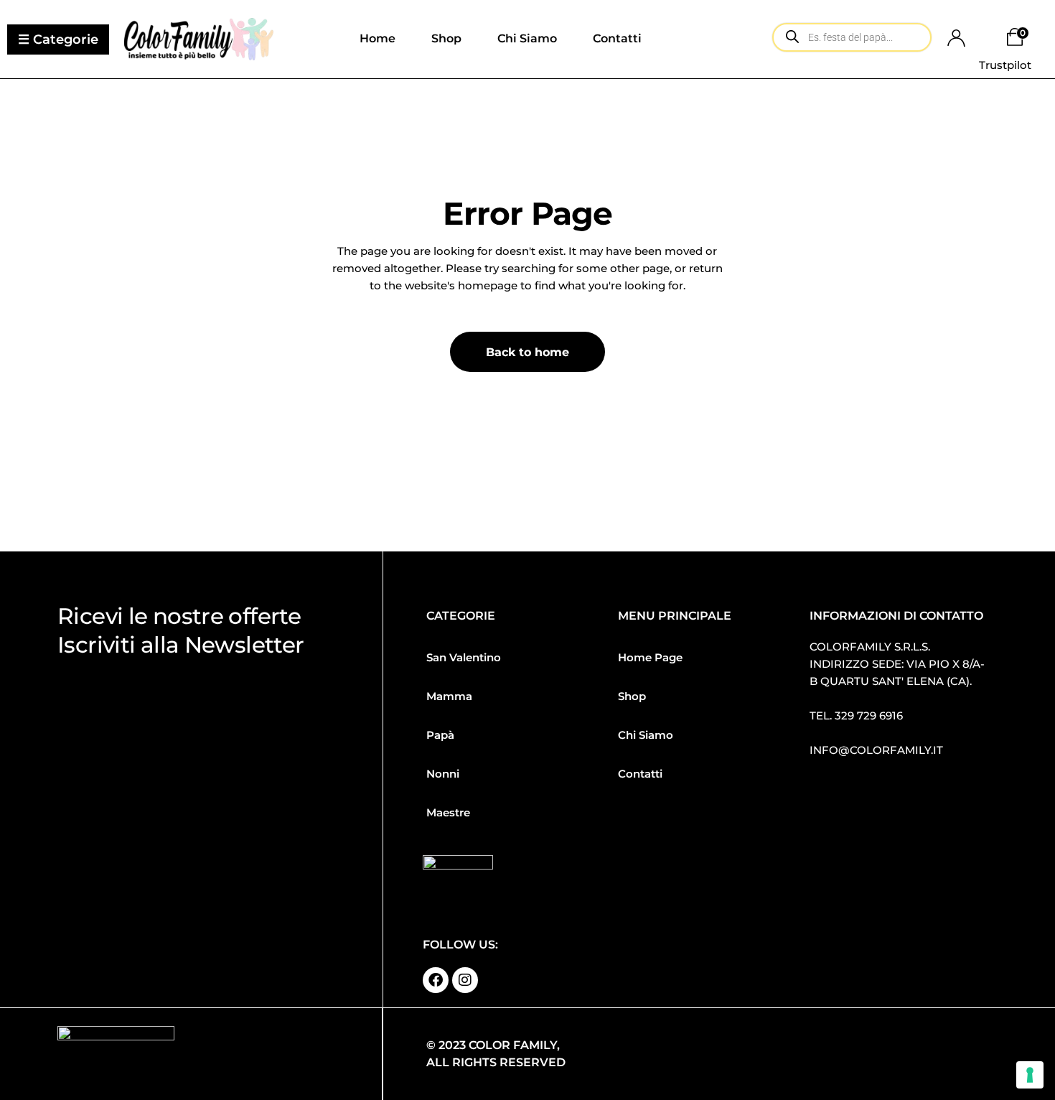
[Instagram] (465, 980)
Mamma (449, 696)
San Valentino (463, 657)
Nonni (442, 773)
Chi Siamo (645, 735)
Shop (632, 696)
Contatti (640, 773)
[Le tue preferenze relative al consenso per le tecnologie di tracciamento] (1030, 1075)
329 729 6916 (869, 715)
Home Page (650, 657)
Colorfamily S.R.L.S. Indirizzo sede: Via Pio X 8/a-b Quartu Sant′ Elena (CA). (897, 664)
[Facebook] (436, 980)
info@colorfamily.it (876, 750)
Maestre (448, 812)
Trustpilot (1005, 65)
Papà (440, 735)
